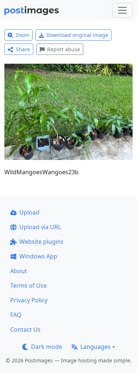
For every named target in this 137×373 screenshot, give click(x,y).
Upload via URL (40, 227)
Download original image (77, 34)
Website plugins (41, 242)
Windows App (38, 256)
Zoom (22, 34)
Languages (95, 347)
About (18, 271)
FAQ (16, 315)
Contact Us (25, 329)
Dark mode (46, 347)
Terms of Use (28, 285)
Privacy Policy (28, 300)
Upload (29, 212)
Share (23, 49)
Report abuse (63, 49)
